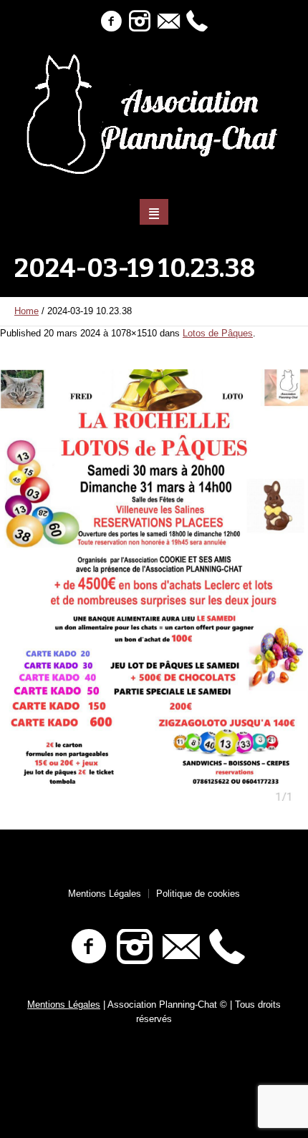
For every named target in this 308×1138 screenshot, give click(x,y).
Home (26, 311)
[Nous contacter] (168, 21)
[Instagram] (139, 21)
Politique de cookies (198, 893)
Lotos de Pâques (218, 333)
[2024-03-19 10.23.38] (154, 584)
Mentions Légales (104, 893)
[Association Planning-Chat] (154, 114)
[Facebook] (111, 21)
